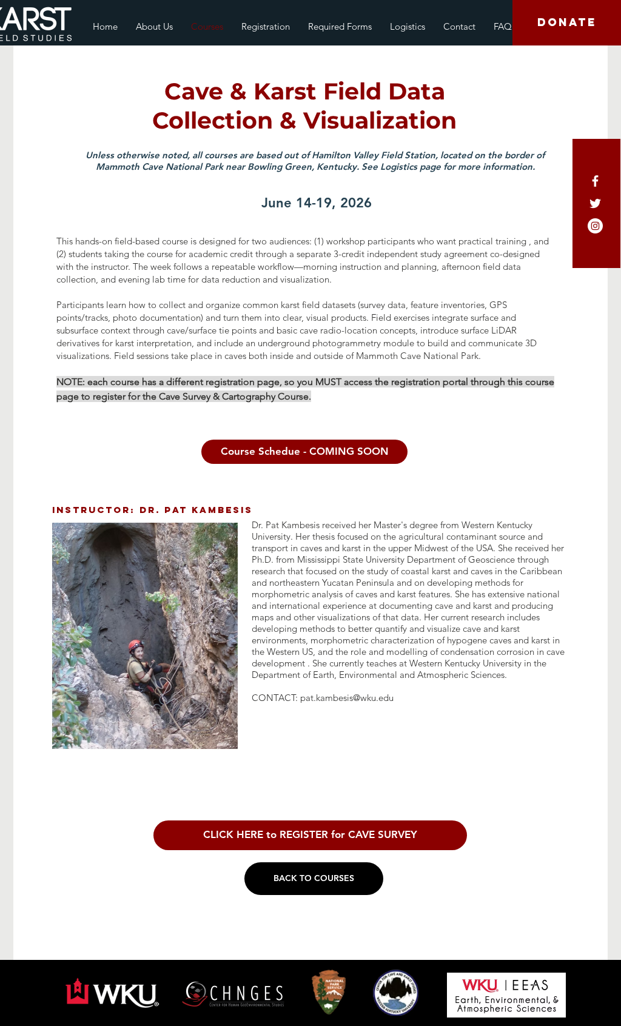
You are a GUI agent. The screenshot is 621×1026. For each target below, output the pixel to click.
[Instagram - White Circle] (595, 225)
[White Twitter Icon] (595, 203)
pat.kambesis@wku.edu (347, 697)
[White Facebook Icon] (595, 181)
